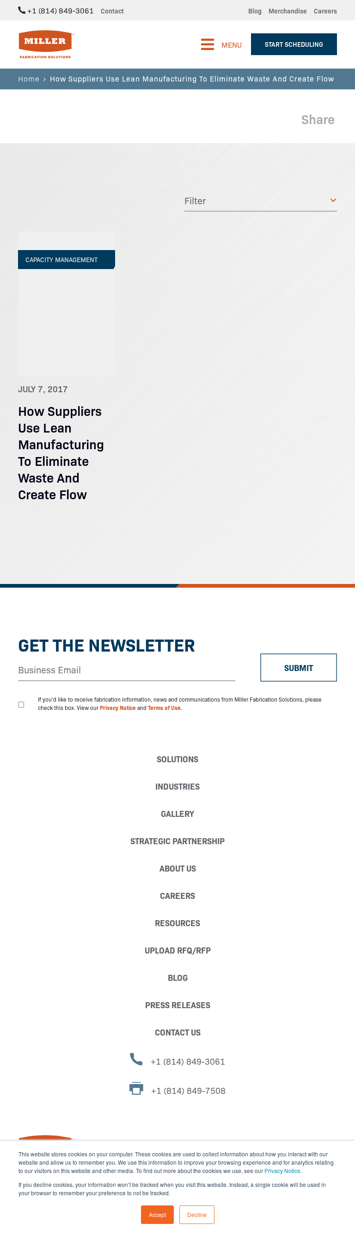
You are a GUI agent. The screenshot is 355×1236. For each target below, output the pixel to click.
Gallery (177, 813)
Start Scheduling (294, 44)
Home (29, 78)
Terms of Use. (165, 707)
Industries (177, 786)
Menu (231, 44)
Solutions (177, 759)
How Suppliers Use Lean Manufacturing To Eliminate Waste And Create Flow (61, 451)
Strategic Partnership (177, 841)
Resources (177, 923)
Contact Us (178, 1032)
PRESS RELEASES (177, 1004)
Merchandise (288, 10)
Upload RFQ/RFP (178, 950)
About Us (177, 868)
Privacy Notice (282, 1170)
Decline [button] (197, 1214)
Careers (325, 10)
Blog (255, 10)
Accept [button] (157, 1214)
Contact (112, 10)
